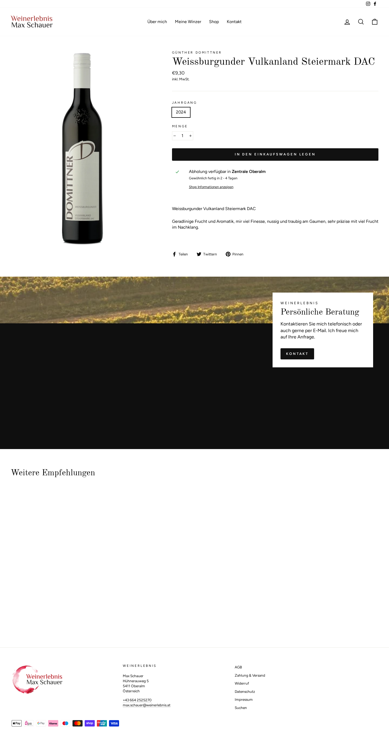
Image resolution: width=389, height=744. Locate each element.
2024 (181, 112)
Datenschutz (245, 691)
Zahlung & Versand (250, 675)
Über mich (157, 21)
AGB (238, 667)
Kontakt (234, 21)
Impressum (244, 699)
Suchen (241, 708)
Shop (214, 21)
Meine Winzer (188, 21)
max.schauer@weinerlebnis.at (146, 705)
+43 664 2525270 (137, 700)
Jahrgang (184, 103)
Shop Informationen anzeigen (211, 187)
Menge (180, 126)
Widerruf (242, 683)
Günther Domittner (197, 52)
